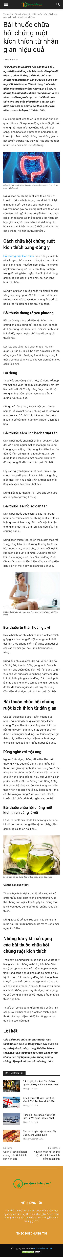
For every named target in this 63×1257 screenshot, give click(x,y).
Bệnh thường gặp (23, 14)
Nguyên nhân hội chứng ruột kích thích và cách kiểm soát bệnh (47, 1155)
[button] (5, 4)
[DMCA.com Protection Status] (32, 1253)
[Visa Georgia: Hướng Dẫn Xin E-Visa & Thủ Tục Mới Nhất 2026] (11, 1102)
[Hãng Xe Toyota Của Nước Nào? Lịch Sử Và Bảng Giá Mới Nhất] (11, 1119)
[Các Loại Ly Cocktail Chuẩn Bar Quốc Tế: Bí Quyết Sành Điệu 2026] (11, 1086)
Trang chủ (8, 14)
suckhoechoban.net (42, 1248)
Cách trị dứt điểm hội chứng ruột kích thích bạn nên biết (15, 1155)
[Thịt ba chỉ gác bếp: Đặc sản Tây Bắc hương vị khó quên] (11, 1136)
